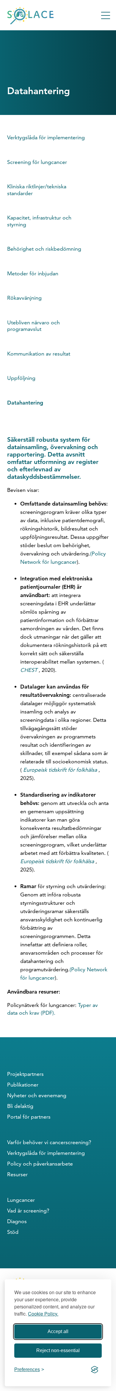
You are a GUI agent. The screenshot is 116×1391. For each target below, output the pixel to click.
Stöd (12, 1232)
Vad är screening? (28, 1210)
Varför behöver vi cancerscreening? (49, 1142)
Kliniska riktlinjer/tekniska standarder (36, 190)
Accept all (58, 1331)
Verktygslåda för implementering (46, 137)
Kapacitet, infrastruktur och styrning (39, 221)
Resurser (17, 1174)
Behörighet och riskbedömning (44, 248)
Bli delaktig (20, 1106)
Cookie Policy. (43, 1313)
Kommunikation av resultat (38, 353)
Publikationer (22, 1084)
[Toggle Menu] (105, 15)
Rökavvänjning (24, 297)
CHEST (28, 670)
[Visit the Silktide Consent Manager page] (94, 1369)
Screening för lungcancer (37, 162)
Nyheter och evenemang (36, 1095)
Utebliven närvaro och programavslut (33, 326)
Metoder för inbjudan (32, 273)
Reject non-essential (58, 1350)
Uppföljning (21, 378)
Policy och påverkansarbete (40, 1163)
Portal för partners (29, 1116)
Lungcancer (21, 1199)
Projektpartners (25, 1074)
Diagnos (17, 1221)
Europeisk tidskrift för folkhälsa (60, 769)
